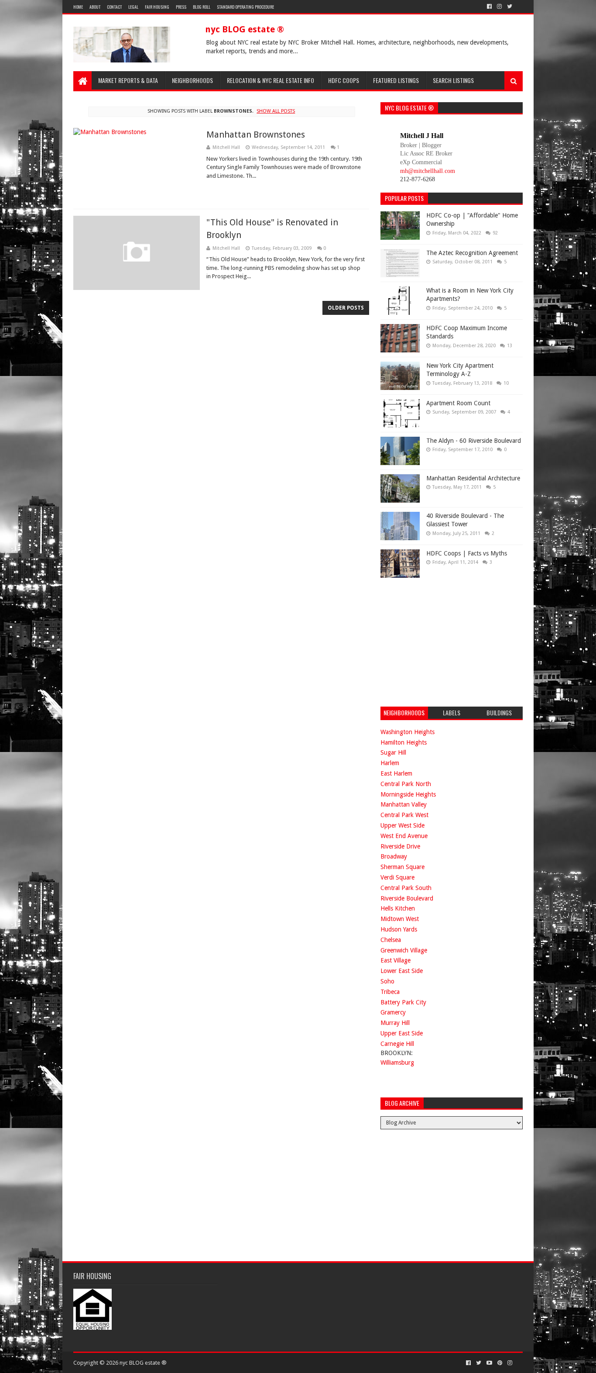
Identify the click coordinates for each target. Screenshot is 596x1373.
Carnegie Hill (397, 1043)
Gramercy (393, 1012)
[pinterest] (500, 1363)
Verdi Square (397, 877)
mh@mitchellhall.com (427, 171)
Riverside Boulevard (406, 898)
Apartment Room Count (458, 403)
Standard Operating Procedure (245, 6)
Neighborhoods (192, 80)
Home (78, 6)
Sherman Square (402, 866)
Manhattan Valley (403, 804)
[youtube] (489, 1363)
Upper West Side (402, 825)
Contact (114, 6)
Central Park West (404, 814)
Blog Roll (201, 6)
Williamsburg (397, 1062)
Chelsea (390, 939)
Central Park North (405, 783)
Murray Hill (395, 1022)
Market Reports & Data (128, 80)
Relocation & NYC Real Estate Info (270, 80)
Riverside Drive (400, 846)
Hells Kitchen (397, 908)
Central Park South (406, 887)
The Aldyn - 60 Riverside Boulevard (473, 440)
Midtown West (399, 918)
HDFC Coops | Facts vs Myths (466, 553)
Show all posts (276, 111)
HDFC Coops (343, 80)
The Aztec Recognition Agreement (472, 252)
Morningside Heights (408, 794)
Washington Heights (407, 731)
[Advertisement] (445, 641)
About (94, 6)
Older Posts (346, 308)
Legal (133, 6)
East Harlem (396, 773)
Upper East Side (401, 1033)
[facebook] (489, 6)
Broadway (393, 856)
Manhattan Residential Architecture (473, 478)
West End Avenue (404, 835)
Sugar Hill (393, 752)
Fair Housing (157, 6)
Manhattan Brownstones (255, 134)
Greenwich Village (403, 950)
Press (181, 6)
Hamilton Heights (403, 742)
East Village (395, 960)
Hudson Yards (398, 929)
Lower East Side (401, 970)
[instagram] (499, 6)
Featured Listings (396, 80)
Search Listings (453, 80)
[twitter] (509, 6)
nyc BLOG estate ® (244, 29)
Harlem (389, 762)
